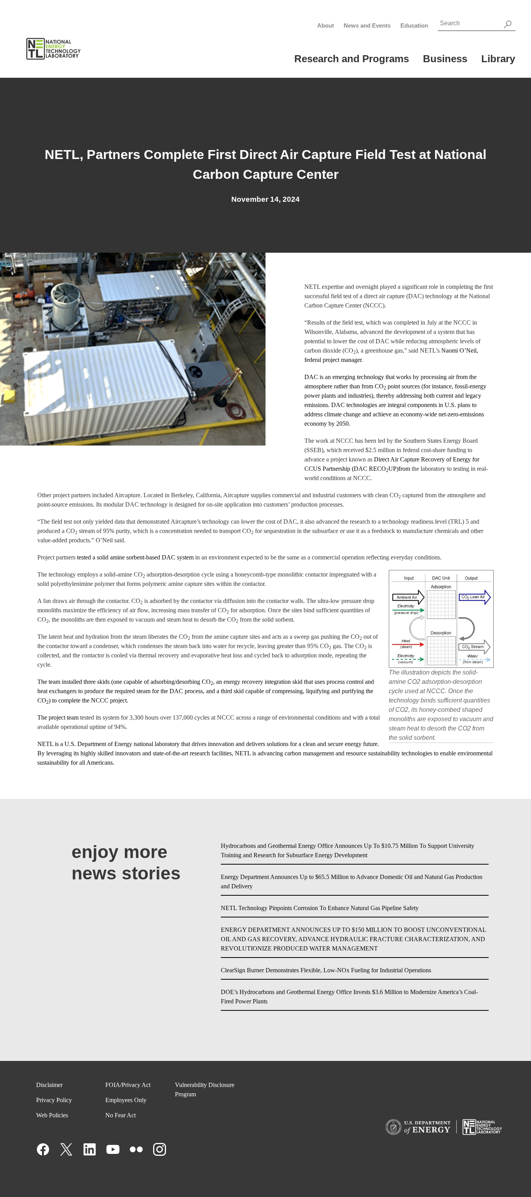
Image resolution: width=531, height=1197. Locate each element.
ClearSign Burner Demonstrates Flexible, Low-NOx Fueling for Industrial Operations (326, 970)
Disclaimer (49, 1085)
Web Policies (52, 1115)
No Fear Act (120, 1115)
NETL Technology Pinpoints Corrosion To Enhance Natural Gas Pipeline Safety (320, 908)
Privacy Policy (54, 1100)
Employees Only (126, 1100)
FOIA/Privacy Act (127, 1085)
